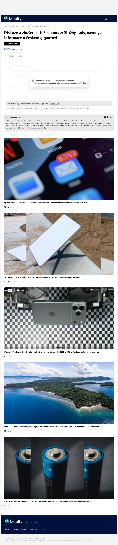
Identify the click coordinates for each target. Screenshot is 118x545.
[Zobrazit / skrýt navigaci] (112, 19)
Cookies (7, 529)
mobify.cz (7, 26)
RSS (43, 529)
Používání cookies (20, 529)
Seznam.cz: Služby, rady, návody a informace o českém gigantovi (40, 26)
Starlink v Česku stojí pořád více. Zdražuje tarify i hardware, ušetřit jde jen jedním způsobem (42, 277)
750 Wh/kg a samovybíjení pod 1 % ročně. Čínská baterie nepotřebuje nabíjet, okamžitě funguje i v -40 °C (48, 501)
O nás (36, 523)
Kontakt (44, 523)
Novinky (15, 26)
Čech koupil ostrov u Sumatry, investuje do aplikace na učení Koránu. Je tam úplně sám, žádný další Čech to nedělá (51, 426)
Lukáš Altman (9, 49)
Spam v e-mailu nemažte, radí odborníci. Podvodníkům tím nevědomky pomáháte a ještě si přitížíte (45, 202)
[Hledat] (106, 19)
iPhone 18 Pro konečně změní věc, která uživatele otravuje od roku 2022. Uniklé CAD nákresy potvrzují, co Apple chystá (53, 352)
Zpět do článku (12, 43)
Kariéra (28, 523)
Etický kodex (34, 529)
